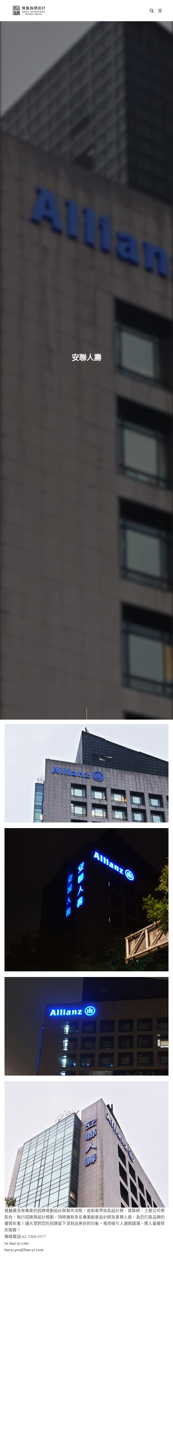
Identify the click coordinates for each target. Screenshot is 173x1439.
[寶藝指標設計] (29, 11)
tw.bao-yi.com (17, 1243)
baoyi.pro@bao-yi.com (24, 1249)
